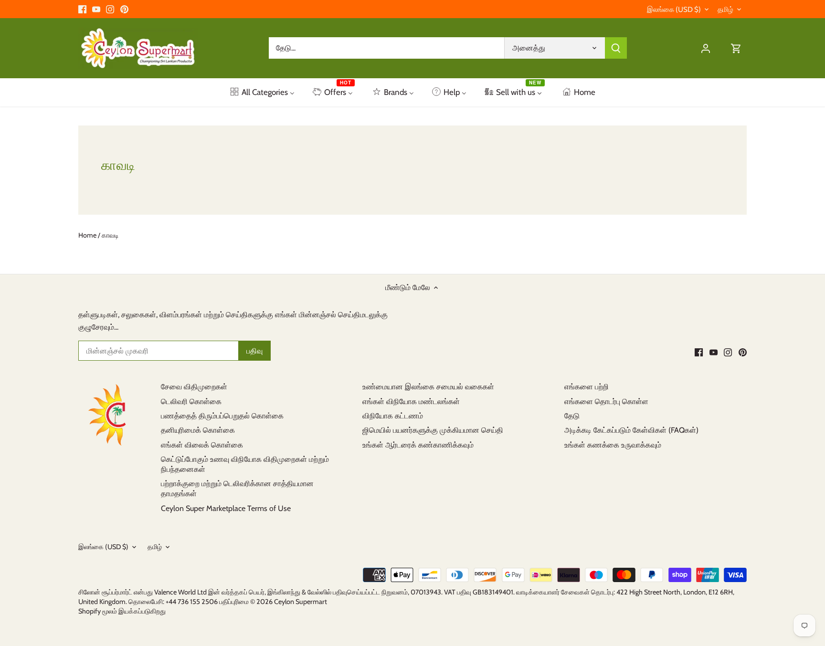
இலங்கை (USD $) (674, 9)
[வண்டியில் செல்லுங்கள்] (736, 48)
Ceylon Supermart (300, 601)
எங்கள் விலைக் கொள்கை (202, 444)
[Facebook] (82, 9)
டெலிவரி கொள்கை (191, 401)
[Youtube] (96, 9)
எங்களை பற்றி (586, 386)
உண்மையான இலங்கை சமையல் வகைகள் (428, 386)
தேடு (572, 415)
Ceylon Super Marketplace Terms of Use (226, 508)
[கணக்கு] (705, 48)
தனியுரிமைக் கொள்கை (198, 430)
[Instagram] (110, 9)
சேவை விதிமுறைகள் (194, 386)
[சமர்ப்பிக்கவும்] (616, 48)
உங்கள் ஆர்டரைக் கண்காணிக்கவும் (418, 444)
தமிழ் (725, 9)
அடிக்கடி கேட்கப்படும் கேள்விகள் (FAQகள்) (631, 430)
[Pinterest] (124, 9)
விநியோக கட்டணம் (392, 415)
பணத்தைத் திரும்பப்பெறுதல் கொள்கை (222, 415)
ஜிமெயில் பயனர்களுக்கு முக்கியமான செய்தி (432, 430)
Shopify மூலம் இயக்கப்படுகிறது (122, 611)
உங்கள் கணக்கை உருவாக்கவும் (612, 444)
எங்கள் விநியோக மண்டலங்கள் (411, 401)
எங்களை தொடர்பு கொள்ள (606, 401)
